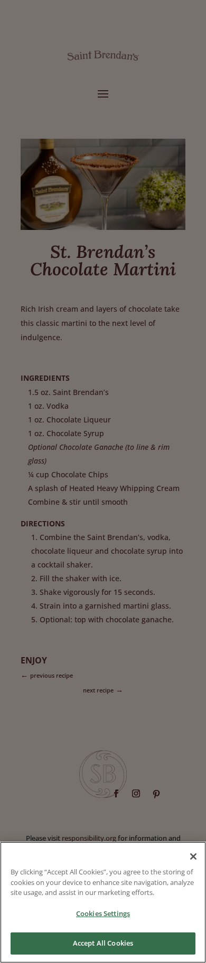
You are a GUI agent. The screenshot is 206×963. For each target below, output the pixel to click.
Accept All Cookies (103, 943)
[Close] (193, 856)
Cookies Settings (103, 913)
